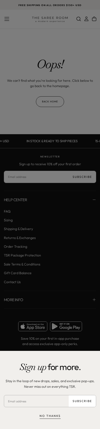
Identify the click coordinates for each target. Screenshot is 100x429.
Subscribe (82, 401)
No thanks (50, 416)
